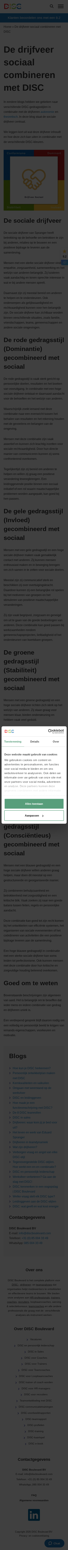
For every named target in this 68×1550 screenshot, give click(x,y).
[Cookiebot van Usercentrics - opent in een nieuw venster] (48, 731)
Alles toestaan (34, 803)
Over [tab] (56, 741)
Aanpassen (32, 815)
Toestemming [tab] (12, 741)
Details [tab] (34, 741)
